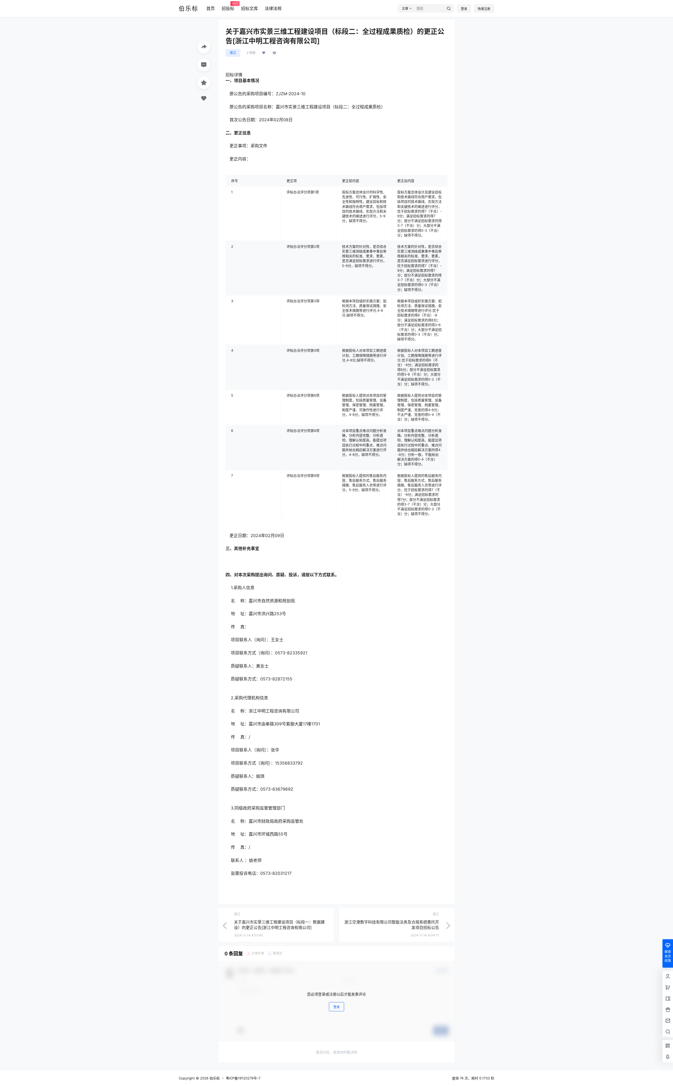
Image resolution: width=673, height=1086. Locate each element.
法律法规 (273, 8)
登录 (464, 9)
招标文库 (249, 8)
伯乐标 (214, 1078)
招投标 (228, 6)
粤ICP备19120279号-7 (243, 1078)
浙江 (233, 53)
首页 (210, 8)
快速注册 (484, 9)
